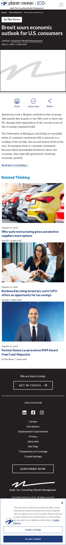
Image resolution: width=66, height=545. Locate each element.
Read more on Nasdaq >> (15, 165)
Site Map (33, 446)
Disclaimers (33, 426)
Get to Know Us (15, 12)
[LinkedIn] (24, 412)
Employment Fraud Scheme (33, 431)
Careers (33, 421)
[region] (33, 521)
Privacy (33, 436)
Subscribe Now (33, 468)
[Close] (62, 502)
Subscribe (33, 441)
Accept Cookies (33, 539)
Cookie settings (33, 456)
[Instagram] (42, 412)
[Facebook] (33, 412)
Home (4, 12)
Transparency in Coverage (33, 451)
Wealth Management (32, 41)
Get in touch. (30, 385)
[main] (33, 272)
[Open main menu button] (61, 5)
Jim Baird (16, 41)
